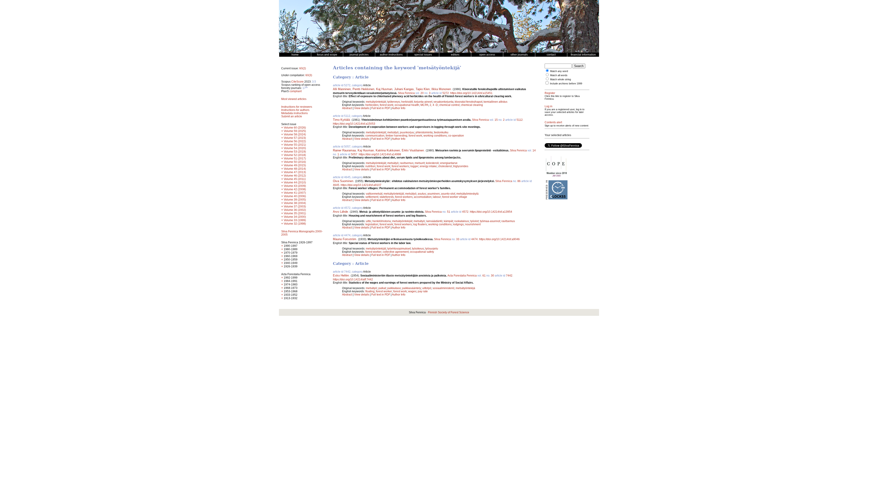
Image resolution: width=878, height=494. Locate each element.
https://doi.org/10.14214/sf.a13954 (491, 211)
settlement (371, 197)
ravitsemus (406, 163)
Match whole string (560, 79)
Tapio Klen (423, 89)
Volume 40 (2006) (295, 196)
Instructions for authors (295, 110)
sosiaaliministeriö (443, 288)
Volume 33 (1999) (295, 220)
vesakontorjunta (443, 101)
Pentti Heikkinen (363, 89)
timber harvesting (396, 135)
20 (422, 93)
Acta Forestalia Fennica (462, 275)
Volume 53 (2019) (295, 151)
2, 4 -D (434, 105)
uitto (368, 221)
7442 (509, 275)
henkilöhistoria (381, 221)
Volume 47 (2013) (295, 172)
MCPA (424, 105)
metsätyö (393, 132)
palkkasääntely (411, 288)
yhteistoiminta (424, 132)
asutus (422, 193)
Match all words (558, 75)
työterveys (393, 101)
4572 (465, 211)
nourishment (473, 224)
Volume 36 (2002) (295, 210)
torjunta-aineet (423, 101)
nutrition (370, 166)
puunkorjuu (407, 132)
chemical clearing (472, 105)
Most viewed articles (293, 99)
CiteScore (297, 81)
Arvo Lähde (340, 211)
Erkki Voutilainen (413, 150)
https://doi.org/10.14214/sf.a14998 (380, 154)
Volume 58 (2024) (295, 134)
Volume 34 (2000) (295, 216)
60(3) (308, 75)
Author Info (398, 108)
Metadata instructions (294, 113)
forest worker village (454, 197)
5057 (354, 154)
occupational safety (422, 251)
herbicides (371, 105)
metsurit (420, 163)
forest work (386, 105)
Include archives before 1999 (566, 83)
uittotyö (426, 288)
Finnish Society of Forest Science (448, 312)
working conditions (435, 135)
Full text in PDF (380, 108)
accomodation (422, 197)
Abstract (347, 108)
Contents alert (553, 122)
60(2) (302, 68)
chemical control (449, 105)
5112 (520, 119)
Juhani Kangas (404, 89)
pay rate (423, 291)
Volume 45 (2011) (295, 179)
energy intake (428, 166)
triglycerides (460, 166)
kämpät (448, 221)
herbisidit (407, 101)
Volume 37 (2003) (295, 206)
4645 (336, 185)
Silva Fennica (406, 93)
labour (437, 197)
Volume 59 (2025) (295, 131)
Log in (548, 106)
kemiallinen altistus (495, 101)
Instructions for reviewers (296, 106)
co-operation (456, 135)
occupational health (407, 105)
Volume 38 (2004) (295, 203)
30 (492, 275)
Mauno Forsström (344, 239)
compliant (295, 91)
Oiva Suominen (343, 181)
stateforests (387, 197)
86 (519, 181)
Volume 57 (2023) (295, 138)
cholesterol (445, 166)
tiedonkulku (441, 132)
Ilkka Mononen (441, 89)
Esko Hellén (341, 275)
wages (412, 291)
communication (374, 135)
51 (448, 211)
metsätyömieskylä (467, 193)
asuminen (433, 193)
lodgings (458, 224)
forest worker (373, 251)
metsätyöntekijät (376, 101)
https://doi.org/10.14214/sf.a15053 (354, 123)
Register (550, 93)
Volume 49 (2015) (295, 165)
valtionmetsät (374, 193)
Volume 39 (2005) (295, 199)
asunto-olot (448, 193)
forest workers (400, 166)
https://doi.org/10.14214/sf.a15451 (471, 93)
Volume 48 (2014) (295, 168)
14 (534, 150)
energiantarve (449, 163)
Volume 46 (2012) (295, 175)
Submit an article (291, 116)
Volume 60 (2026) (295, 127)
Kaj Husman (384, 89)
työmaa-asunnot (490, 221)
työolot (474, 221)
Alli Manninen (342, 89)
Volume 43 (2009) (295, 186)
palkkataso (394, 288)
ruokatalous (461, 221)
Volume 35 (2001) (295, 213)
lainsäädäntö (434, 221)
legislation (371, 224)
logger (414, 166)
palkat (382, 288)
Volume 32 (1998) (295, 223)
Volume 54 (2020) (295, 148)
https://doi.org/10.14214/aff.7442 (353, 279)
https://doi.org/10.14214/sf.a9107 (361, 185)
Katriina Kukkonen (388, 150)
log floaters (420, 224)
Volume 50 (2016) (295, 162)
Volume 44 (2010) (295, 182)
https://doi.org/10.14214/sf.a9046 (499, 239)
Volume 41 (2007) (295, 192)
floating (370, 291)
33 (457, 239)
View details (362, 108)
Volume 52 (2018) (295, 155)
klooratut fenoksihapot (468, 101)
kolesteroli (432, 163)
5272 (445, 93)
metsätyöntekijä (465, 288)
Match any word (559, 71)
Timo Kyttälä (341, 119)
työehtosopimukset (399, 248)
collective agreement (396, 251)
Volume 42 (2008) (295, 189)
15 (496, 119)
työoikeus (418, 248)
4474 (474, 239)
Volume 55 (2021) (295, 144)
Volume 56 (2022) (295, 141)
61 (484, 275)
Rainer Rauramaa (344, 150)
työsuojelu (431, 248)
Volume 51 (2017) (295, 158)
